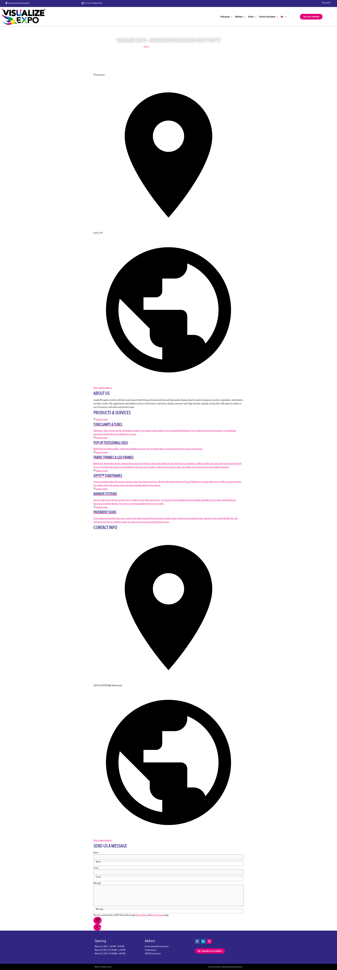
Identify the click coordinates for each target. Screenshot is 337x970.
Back (100, 927)
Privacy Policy (141, 915)
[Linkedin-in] (203, 941)
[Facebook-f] (197, 941)
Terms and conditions (214, 967)
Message (97, 883)
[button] (311, 17)
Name (95, 853)
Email (95, 868)
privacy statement (237, 967)
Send (101, 921)
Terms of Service (157, 915)
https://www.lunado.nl (102, 387)
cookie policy (225, 967)
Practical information (267, 16)
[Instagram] (209, 941)
